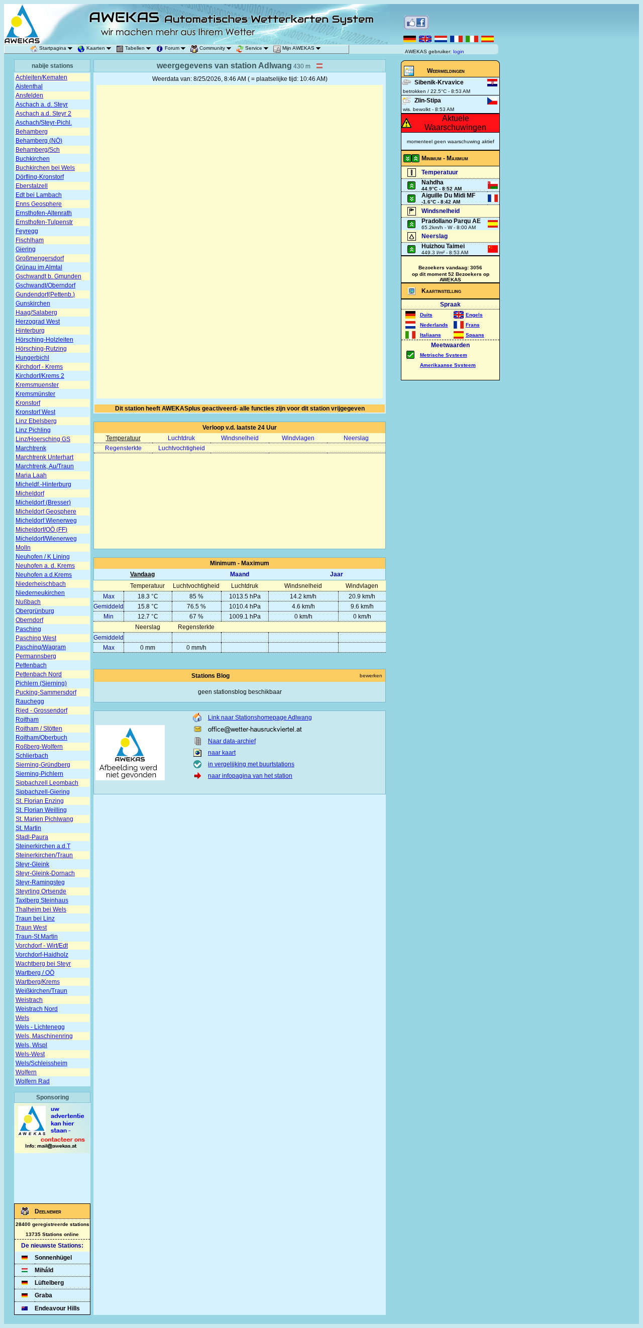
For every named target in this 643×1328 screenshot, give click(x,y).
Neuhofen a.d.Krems (44, 574)
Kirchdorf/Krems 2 (40, 375)
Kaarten (95, 48)
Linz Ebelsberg (36, 421)
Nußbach (28, 601)
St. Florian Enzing (40, 800)
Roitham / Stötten (39, 728)
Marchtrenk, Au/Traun (45, 466)
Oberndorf (29, 620)
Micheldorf (30, 493)
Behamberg (32, 131)
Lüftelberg (49, 1282)
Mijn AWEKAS (298, 48)
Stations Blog (210, 675)
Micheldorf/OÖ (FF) (41, 529)
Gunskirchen (33, 303)
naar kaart (222, 752)
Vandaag (142, 574)
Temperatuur (123, 438)
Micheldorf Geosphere (46, 511)
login (458, 51)
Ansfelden (29, 95)
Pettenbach (31, 665)
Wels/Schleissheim (41, 1063)
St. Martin (28, 828)
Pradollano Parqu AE (451, 221)
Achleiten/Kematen (41, 77)
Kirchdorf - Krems (39, 366)
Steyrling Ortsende (41, 891)
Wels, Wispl (31, 1045)
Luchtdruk (181, 438)
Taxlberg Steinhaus (42, 900)
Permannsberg (36, 656)
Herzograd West (38, 321)
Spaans (475, 335)
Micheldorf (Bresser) (43, 502)
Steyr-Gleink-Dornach (45, 873)
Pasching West (36, 638)
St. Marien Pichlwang (44, 819)
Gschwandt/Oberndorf (45, 285)
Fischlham (30, 240)
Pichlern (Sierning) (41, 683)
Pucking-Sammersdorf (46, 692)
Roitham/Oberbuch (41, 737)
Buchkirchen (33, 158)
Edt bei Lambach (39, 194)
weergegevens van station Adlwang (224, 65)
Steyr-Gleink (32, 864)
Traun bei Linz (35, 918)
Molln (23, 547)
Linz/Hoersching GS (43, 439)
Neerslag (356, 438)
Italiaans (430, 335)
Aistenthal (29, 86)
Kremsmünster (35, 393)
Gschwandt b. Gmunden (48, 276)
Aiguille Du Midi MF (448, 195)
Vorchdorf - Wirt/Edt (42, 945)
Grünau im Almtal (39, 267)
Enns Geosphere (39, 204)
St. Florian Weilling (41, 809)
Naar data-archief (232, 741)
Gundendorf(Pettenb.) (45, 294)
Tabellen (135, 48)
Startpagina (53, 48)
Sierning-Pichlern (39, 773)
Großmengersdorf (40, 258)
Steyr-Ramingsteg (40, 882)
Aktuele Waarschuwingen (455, 123)
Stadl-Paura (32, 837)
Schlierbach (32, 755)
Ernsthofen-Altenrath (44, 213)
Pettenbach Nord (39, 674)
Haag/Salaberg (36, 312)
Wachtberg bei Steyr (43, 963)
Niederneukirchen (40, 592)
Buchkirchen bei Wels (45, 167)
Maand (239, 574)
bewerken (371, 675)
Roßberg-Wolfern (39, 746)
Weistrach (29, 999)
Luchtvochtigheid (181, 448)
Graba (43, 1295)
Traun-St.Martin (37, 936)
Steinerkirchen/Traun (44, 855)
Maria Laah (31, 475)
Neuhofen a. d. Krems (45, 565)
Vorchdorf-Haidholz (42, 954)
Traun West (31, 927)
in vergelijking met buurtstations (251, 764)
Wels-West (30, 1054)
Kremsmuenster (37, 384)
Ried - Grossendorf (41, 710)
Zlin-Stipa (427, 100)
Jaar (336, 574)
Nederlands (434, 325)
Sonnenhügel (53, 1257)
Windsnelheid (240, 438)
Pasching (28, 629)
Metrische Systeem (443, 355)
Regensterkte (123, 448)
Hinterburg (30, 330)
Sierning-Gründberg (43, 764)
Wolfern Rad (33, 1081)
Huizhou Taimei (443, 246)
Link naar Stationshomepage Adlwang (260, 717)
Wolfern (26, 1072)
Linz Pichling (33, 430)
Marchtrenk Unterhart (44, 457)
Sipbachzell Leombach (47, 782)
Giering (26, 249)
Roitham (27, 719)
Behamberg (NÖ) (39, 140)
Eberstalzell (32, 185)
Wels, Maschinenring (44, 1036)
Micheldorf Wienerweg (46, 520)
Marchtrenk (31, 448)
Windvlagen (298, 438)
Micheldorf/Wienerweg (46, 538)
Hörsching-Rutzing (41, 348)
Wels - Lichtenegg (40, 1027)
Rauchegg (30, 701)
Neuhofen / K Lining (43, 556)
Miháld (44, 1270)
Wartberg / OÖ (35, 972)
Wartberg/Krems (38, 981)
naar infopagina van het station (250, 775)
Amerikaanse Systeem (448, 365)
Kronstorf (28, 402)
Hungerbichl (32, 357)
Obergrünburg (35, 611)
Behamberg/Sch (38, 149)
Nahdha (432, 182)
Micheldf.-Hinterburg (43, 484)
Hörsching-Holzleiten (44, 339)
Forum (172, 48)
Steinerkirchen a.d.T (43, 846)
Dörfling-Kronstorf (40, 176)
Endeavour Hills (57, 1308)
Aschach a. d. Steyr (42, 104)
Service (254, 48)
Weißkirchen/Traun (41, 990)
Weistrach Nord (37, 1008)
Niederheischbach (41, 583)
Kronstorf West (35, 412)
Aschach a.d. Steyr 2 (43, 113)
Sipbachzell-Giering (43, 791)
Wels (22, 1017)
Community (212, 48)
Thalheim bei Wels (41, 909)
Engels (474, 315)
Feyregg (27, 231)
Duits (426, 315)
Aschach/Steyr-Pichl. (44, 122)
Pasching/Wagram (41, 647)
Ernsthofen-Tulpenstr (44, 222)
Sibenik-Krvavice (439, 82)
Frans (473, 325)
